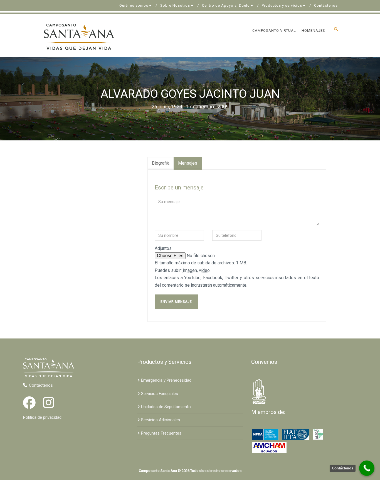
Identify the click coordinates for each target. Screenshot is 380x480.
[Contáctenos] (366, 468)
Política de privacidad (42, 417)
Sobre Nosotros (175, 5)
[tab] (160, 163)
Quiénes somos (133, 5)
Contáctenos (326, 5)
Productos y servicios (282, 5)
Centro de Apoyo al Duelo (226, 5)
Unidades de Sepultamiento (166, 406)
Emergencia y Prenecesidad (166, 380)
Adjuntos (163, 248)
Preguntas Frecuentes (161, 433)
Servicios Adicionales (160, 419)
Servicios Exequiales (159, 393)
